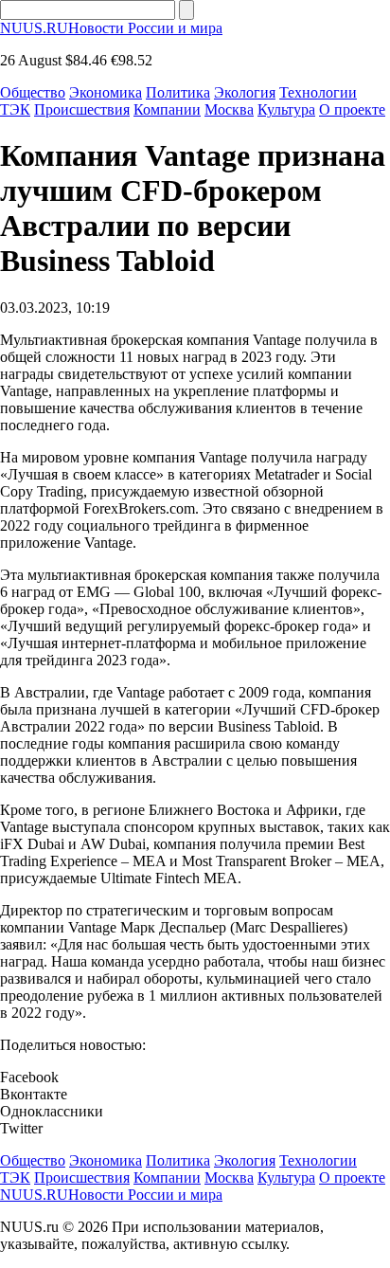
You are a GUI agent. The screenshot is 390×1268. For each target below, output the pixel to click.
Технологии (318, 92)
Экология (244, 92)
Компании (167, 109)
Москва (229, 109)
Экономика (105, 92)
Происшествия (82, 109)
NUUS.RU (111, 28)
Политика (178, 92)
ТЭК (15, 109)
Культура (286, 109)
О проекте (352, 109)
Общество (32, 92)
